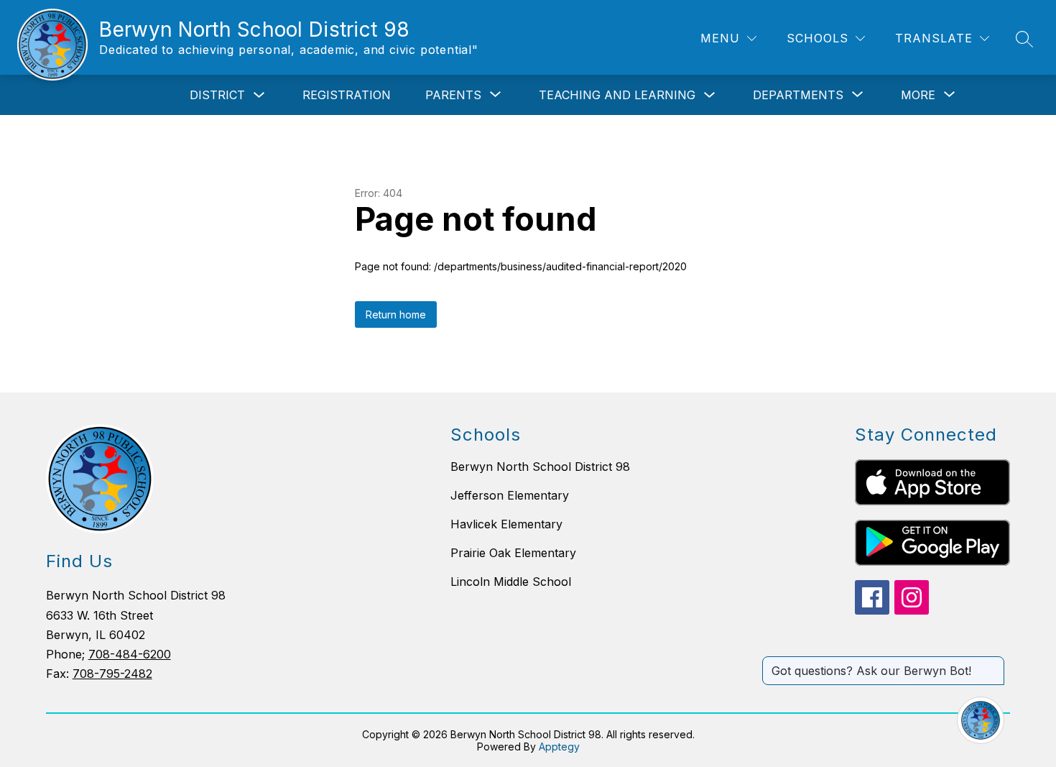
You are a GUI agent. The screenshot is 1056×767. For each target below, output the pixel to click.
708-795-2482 (112, 673)
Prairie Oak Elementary (513, 553)
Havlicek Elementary (506, 524)
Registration (346, 95)
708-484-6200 (129, 654)
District (217, 95)
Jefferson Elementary (509, 495)
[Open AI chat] (980, 720)
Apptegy (559, 746)
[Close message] (992, 663)
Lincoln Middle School (510, 581)
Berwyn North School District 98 (540, 466)
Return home (396, 314)
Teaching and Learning (617, 95)
